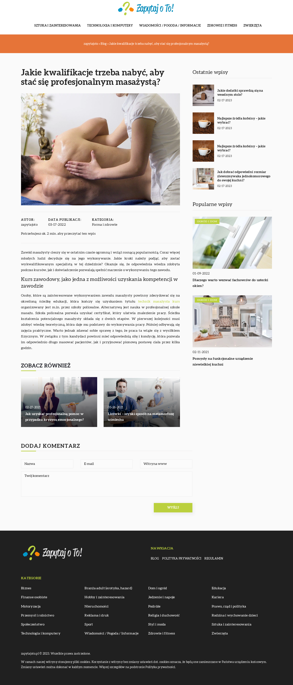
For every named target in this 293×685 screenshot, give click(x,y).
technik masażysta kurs (159, 301)
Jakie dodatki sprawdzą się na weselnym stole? (240, 93)
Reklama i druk (97, 615)
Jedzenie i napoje (161, 597)
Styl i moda (157, 624)
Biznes (26, 588)
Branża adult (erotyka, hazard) (108, 588)
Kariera (218, 597)
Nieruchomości (97, 606)
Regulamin (213, 558)
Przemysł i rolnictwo (37, 615)
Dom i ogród (157, 588)
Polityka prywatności (181, 558)
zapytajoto (29, 224)
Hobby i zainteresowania (104, 597)
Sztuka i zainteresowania (57, 25)
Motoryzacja (31, 606)
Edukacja (219, 588)
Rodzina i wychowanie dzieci (235, 615)
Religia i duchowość (164, 615)
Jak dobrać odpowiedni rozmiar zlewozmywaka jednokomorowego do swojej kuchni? (243, 176)
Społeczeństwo (32, 624)
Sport (89, 624)
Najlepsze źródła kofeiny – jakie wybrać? (241, 120)
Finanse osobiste (34, 597)
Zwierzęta (252, 25)
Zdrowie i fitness (222, 25)
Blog (155, 558)
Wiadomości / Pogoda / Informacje (170, 25)
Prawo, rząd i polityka (229, 606)
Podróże (154, 606)
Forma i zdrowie (105, 224)
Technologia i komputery (110, 25)
